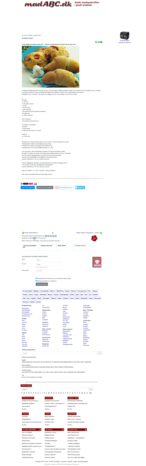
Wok (43, 318)
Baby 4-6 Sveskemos (74, 452)
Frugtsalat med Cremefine (52, 400)
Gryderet (65, 313)
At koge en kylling (72, 440)
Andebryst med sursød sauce (30, 400)
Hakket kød (45, 346)
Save (31, 183)
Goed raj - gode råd (50, 454)
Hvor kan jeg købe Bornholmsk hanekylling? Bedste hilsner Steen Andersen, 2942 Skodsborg (47, 367)
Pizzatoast (25, 416)
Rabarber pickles (49, 438)
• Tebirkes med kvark (46, 245)
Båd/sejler (45, 331)
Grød (64, 315)
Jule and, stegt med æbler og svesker (55, 449)
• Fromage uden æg (80, 245)
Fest (23, 334)
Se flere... (24, 409)
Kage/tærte (66, 337)
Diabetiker (86, 316)
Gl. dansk (24, 330)
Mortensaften (46, 307)
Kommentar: (25, 270)
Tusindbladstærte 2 (50, 446)
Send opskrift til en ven (65, 187)
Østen (85, 343)
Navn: (24, 259)
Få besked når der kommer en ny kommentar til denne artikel (54, 278)
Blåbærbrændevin (49, 435)
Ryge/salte (45, 339)
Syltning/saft (45, 341)
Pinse (23, 338)
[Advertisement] (62, 21)
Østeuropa (86, 345)
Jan (23, 375)
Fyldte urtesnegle (26, 454)
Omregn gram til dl (27, 314)
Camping (44, 333)
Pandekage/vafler (67, 344)
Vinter (23, 326)
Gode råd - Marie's (50, 457)
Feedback (81, 187)
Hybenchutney (26, 440)
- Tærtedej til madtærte (74, 446)
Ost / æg (65, 320)
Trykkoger (45, 319)
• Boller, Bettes (61, 245)
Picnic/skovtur (46, 334)
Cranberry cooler (49, 419)
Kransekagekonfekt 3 (50, 406)
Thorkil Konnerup (26, 370)
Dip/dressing (66, 317)
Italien (84, 334)
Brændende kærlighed (28, 403)
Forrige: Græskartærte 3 (31, 233)
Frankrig (85, 328)
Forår (23, 320)
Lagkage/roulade (67, 339)
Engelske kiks (71, 406)
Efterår (24, 324)
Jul (43, 305)
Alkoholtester (25, 308)
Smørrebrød (66, 322)
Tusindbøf (47, 443)
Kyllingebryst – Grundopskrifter (76, 438)
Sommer (24, 322)
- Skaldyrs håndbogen (74, 443)
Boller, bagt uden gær (73, 432)
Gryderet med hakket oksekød (76, 422)
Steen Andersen (26, 365)
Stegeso (44, 316)
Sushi (64, 326)
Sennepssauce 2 (26, 449)
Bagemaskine (66, 331)
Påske (23, 340)
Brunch (65, 307)
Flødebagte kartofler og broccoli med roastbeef (32, 446)
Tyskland (85, 341)
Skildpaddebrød (26, 419)
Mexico (85, 336)
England (85, 326)
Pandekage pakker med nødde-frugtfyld (78, 403)
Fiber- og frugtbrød (27, 432)
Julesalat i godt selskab (74, 416)
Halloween (25, 346)
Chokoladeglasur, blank (74, 449)
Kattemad (45, 326)
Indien (85, 332)
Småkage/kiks (87, 307)
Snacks (65, 324)
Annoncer (64, 461)
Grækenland (86, 330)
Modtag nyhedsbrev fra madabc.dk (47, 281)
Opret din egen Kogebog (45, 187)
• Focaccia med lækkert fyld (29, 246)
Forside (30, 35)
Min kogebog (25, 312)
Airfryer (44, 312)
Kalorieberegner (26, 310)
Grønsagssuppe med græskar (53, 452)
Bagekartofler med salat (28, 452)
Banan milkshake (49, 416)
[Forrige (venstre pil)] (96, 42)
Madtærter (66, 340)
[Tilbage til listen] (52, 233)
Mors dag (24, 342)
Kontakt (70, 461)
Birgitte (24, 360)
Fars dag (24, 344)
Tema (23, 328)
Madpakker (66, 319)
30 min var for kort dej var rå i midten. (32, 377)
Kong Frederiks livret (73, 435)
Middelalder (86, 337)
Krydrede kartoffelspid (51, 440)
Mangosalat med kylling (28, 438)
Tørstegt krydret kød (27, 457)
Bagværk (65, 333)
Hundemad (45, 324)
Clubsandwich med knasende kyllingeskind (32, 422)
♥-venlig (85, 314)
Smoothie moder (49, 422)
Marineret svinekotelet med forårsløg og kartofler (32, 443)
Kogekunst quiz (26, 316)
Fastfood (65, 309)
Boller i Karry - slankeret (74, 419)
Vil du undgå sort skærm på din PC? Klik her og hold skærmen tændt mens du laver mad (49, 44)
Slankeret (85, 312)
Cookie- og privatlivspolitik (80, 461)
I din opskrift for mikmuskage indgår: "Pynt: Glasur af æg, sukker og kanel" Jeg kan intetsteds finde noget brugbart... (54, 372)
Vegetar (85, 318)
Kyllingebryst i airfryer (51, 432)
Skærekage (86, 305)
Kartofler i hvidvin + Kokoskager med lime (55, 403)
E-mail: (24, 264)
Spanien (85, 339)
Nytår (23, 336)
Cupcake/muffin (67, 335)
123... (90, 393)
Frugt (64, 311)
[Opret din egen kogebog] (97, 262)
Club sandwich (26, 406)
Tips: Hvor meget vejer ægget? (76, 457)
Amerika (85, 324)
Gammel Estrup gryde (74, 454)
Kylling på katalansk (27, 435)
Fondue (44, 314)
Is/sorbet (65, 305)
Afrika (84, 322)
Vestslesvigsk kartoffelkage (75, 400)
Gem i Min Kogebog (28, 187)
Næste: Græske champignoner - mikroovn (88, 233)
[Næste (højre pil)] (98, 42)
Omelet (65, 342)
